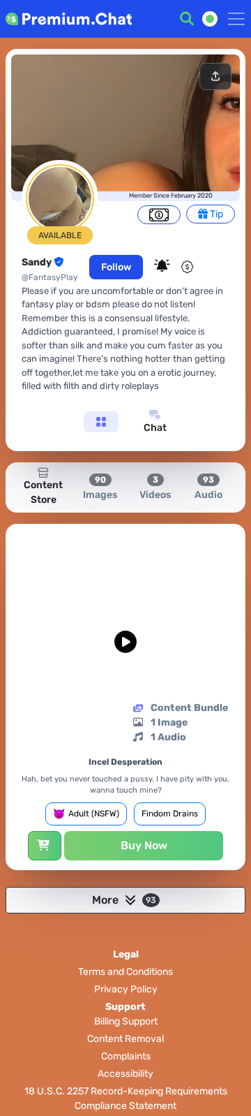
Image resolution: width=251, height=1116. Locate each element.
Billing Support (126, 1021)
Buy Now (144, 845)
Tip (215, 214)
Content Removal (125, 1039)
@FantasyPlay (50, 277)
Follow (116, 267)
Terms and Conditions (125, 972)
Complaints (126, 1056)
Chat (155, 428)
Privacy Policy (126, 989)
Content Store (43, 492)
